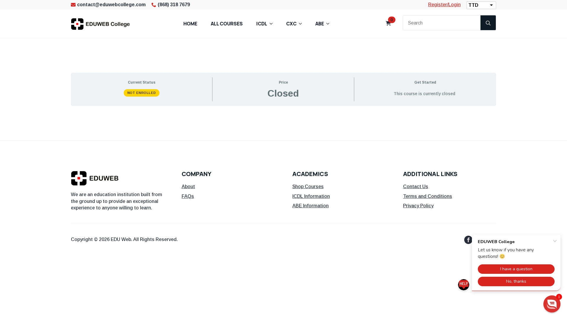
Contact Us (415, 186)
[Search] (488, 23)
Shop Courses (308, 186)
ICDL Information (311, 196)
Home (190, 23)
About (188, 186)
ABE (319, 23)
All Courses (227, 23)
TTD (473, 5)
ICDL (261, 23)
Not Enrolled (141, 93)
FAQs (188, 196)
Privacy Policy (418, 205)
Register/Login (444, 4)
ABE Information (310, 205)
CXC (291, 23)
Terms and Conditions (427, 196)
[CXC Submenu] (302, 23)
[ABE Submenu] (329, 23)
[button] (552, 304)
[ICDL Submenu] (272, 23)
